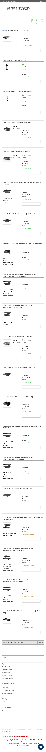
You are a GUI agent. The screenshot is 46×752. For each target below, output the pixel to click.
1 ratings (24, 66)
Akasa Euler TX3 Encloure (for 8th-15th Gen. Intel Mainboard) (22, 183)
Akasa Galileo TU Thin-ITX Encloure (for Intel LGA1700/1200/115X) (17, 581)
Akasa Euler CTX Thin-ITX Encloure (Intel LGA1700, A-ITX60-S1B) (22, 244)
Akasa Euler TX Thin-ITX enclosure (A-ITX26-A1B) (18, 397)
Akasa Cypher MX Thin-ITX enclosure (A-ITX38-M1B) (18, 488)
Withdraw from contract (21, 736)
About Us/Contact (6, 666)
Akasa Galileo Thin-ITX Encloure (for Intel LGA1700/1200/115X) (19, 275)
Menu (5, 19)
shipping (24, 42)
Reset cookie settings (7, 736)
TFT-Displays (5, 699)
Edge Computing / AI (7, 693)
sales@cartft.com (6, 731)
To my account (6, 711)
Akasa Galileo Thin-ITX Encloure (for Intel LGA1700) (22, 427)
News (3, 661)
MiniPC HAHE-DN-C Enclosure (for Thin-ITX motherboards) (20, 31)
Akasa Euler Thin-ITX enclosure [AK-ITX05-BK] (17, 151)
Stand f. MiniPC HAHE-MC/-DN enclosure (15, 60)
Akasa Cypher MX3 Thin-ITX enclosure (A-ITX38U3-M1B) (20, 367)
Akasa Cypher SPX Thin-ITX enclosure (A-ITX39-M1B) (19, 214)
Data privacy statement (8, 678)
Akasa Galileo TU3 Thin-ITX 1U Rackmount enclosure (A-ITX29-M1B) (22, 612)
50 (22, 642)
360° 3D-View (7, 45)
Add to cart (30, 50)
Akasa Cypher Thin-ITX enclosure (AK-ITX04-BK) (17, 336)
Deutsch (41, 1)
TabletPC (4, 696)
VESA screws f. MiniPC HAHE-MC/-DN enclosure (17, 91)
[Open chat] (41, 747)
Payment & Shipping (7, 669)
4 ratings (24, 97)
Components (5, 687)
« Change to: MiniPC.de (8, 1)
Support (4, 664)
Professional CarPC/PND (8, 690)
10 (15, 642)
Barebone (4, 701)
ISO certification (6, 672)
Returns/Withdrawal (7, 675)
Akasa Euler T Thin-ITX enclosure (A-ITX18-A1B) (17, 122)
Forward (41, 642)
